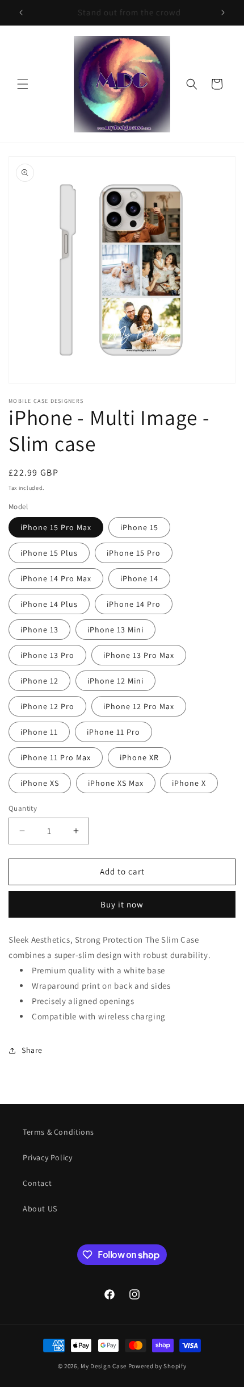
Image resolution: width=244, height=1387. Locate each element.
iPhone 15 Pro (134, 553)
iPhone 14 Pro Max (55, 578)
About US (40, 1208)
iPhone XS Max (116, 783)
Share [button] (32, 1050)
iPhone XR (139, 757)
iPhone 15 (139, 527)
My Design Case (104, 1366)
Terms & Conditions (58, 1132)
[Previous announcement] (21, 12)
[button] (22, 84)
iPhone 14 (139, 578)
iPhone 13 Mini (115, 629)
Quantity (23, 808)
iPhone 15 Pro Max (55, 527)
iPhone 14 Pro (134, 604)
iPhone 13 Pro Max (138, 655)
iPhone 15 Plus (49, 553)
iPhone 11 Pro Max (55, 757)
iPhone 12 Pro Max (138, 706)
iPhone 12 (39, 681)
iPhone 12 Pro (47, 706)
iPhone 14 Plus (49, 604)
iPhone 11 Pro (113, 732)
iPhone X (189, 783)
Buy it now (122, 904)
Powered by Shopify (157, 1366)
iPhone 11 (39, 732)
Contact (37, 1183)
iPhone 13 (39, 629)
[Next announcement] (223, 12)
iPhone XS (39, 783)
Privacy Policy (47, 1157)
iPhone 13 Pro (47, 655)
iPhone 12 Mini (115, 681)
